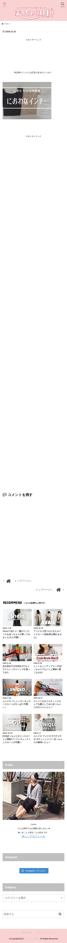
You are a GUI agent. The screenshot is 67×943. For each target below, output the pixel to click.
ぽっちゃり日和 (32, 939)
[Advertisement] (33, 53)
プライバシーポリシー (46, 933)
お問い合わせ (27, 933)
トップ (14, 933)
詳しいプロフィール (33, 836)
